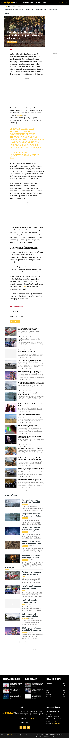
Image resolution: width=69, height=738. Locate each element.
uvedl (25, 286)
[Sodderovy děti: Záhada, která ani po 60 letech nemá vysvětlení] (12, 558)
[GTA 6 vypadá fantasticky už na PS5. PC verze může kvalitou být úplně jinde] (10, 375)
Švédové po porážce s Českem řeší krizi (15, 690)
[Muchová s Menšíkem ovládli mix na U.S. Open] (10, 407)
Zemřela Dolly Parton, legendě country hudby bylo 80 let (29, 437)
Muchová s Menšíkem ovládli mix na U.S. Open (30, 404)
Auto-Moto (24, 618)
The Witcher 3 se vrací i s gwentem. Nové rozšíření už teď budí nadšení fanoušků (30, 458)
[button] (66, 2)
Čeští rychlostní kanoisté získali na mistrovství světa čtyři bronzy (28, 329)
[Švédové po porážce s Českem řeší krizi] (6, 690)
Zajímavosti (12, 41)
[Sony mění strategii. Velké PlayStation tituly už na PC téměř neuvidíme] (6, 696)
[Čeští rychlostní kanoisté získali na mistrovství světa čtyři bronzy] (10, 331)
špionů (19, 115)
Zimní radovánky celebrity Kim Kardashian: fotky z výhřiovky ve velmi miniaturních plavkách (16, 684)
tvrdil (29, 179)
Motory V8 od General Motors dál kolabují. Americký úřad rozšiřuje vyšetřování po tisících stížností (31, 469)
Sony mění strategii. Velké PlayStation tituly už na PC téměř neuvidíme (16, 696)
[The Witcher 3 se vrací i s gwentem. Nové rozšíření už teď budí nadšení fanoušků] (10, 461)
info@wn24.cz (31, 718)
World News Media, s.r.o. (14, 735)
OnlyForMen (16, 311)
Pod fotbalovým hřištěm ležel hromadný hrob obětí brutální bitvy (32, 543)
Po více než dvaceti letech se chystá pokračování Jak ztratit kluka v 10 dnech (30, 447)
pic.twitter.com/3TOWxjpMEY (27, 147)
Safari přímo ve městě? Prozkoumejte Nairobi (29, 415)
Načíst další (24, 491)
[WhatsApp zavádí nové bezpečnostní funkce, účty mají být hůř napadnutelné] (10, 429)
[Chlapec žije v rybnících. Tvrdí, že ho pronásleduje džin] (10, 396)
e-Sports (24, 632)
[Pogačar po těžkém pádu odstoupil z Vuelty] (10, 342)
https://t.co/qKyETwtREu (24, 145)
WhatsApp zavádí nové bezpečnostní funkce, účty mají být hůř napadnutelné (30, 426)
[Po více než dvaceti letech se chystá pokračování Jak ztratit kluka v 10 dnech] (10, 450)
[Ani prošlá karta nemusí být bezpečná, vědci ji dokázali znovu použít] (10, 483)
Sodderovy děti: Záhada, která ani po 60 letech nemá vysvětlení (31, 556)
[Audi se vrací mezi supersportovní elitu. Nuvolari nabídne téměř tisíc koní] (10, 364)
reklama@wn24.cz (55, 723)
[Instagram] (60, 2)
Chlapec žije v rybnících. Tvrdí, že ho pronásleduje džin (28, 393)
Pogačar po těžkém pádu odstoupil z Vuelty (29, 339)
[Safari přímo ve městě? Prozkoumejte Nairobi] (10, 418)
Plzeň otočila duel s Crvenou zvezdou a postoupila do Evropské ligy (30, 350)
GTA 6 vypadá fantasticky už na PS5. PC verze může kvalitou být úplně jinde (29, 372)
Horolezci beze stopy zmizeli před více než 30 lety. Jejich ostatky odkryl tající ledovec (31, 383)
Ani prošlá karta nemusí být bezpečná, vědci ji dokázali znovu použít (29, 480)
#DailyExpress (30, 142)
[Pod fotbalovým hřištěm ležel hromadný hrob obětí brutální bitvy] (12, 545)
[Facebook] (57, 2)
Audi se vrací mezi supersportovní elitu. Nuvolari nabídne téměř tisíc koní (30, 361)
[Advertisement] (27, 92)
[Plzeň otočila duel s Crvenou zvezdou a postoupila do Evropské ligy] (10, 353)
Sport (23, 576)
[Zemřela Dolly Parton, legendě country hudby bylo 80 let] (10, 439)
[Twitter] (62, 2)
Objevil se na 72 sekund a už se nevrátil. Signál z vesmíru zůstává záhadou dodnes (32, 529)
